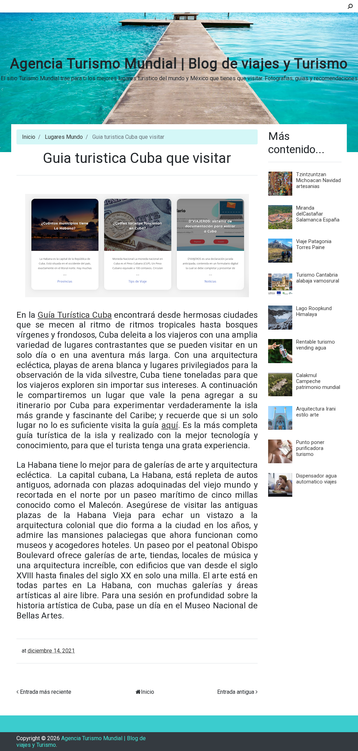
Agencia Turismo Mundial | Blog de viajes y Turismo (179, 63)
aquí (170, 425)
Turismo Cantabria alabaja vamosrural (317, 278)
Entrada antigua (235, 692)
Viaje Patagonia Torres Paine (313, 244)
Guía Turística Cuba (75, 315)
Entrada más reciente (45, 692)
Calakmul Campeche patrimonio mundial (318, 381)
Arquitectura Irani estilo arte (316, 412)
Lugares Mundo (64, 137)
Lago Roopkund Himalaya (314, 311)
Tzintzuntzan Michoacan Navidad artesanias (318, 180)
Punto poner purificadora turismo (310, 448)
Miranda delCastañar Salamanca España (317, 214)
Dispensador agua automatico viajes (316, 479)
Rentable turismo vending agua (315, 345)
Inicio (28, 137)
